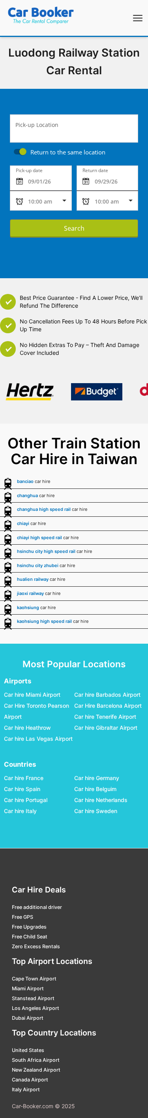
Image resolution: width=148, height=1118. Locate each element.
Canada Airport (30, 1080)
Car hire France (23, 778)
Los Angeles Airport (35, 1008)
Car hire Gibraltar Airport (105, 728)
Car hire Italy (20, 811)
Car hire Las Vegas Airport (38, 739)
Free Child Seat (29, 937)
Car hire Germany (96, 778)
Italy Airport (26, 1089)
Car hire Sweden (95, 811)
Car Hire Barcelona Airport (108, 706)
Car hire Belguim (95, 789)
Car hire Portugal (25, 800)
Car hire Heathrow (27, 728)
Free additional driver (37, 907)
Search (74, 228)
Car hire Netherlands (100, 800)
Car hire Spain (22, 789)
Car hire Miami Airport (32, 695)
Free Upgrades (29, 927)
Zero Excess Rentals (36, 946)
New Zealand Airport (36, 1070)
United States (28, 1050)
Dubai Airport (27, 1018)
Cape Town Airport (34, 979)
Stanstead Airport (33, 998)
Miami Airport (28, 988)
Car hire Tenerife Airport (105, 717)
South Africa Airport (36, 1060)
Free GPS (22, 917)
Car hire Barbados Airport (107, 695)
